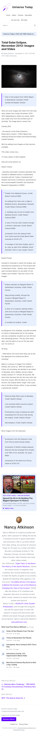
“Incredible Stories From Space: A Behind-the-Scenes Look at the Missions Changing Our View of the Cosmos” (19, 585)
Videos (14, 15)
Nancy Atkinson (9, 53)
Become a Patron (9, 719)
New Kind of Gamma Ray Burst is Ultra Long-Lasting (21, 664)
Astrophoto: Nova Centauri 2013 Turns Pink (21, 646)
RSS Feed (24, 20)
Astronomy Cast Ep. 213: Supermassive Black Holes (16, 655)
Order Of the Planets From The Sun (20, 631)
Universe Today (22, 7)
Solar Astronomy (11, 56)
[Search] (35, 25)
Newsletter (28, 15)
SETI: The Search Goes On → (13, 698)
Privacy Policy (23, 724)
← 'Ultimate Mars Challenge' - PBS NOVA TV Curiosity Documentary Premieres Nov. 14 (18, 686)
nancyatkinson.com (19, 622)
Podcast (20, 15)
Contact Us (13, 724)
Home (8, 15)
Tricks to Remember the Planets (18, 638)
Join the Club (15, 20)
